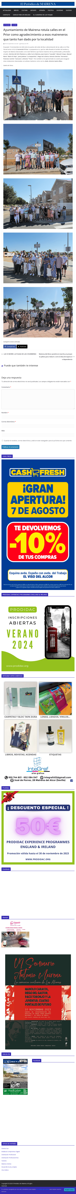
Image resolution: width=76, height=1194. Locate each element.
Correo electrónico (8, 422)
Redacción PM (24, 43)
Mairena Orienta (6, 1164)
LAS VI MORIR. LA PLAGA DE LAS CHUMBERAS (20, 354)
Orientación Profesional (8, 1154)
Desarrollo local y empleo (9, 1167)
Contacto (6, 15)
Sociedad (60, 10)
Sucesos (69, 10)
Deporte (33, 10)
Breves (16, 10)
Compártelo (11, 346)
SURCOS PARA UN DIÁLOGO (21, 15)
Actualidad (7, 10)
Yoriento (4, 1161)
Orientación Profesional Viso (10, 1158)
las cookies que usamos (42, 1189)
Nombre (5, 413)
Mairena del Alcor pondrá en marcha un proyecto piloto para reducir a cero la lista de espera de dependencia (55, 356)
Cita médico (5, 1170)
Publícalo (23, 346)
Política (51, 10)
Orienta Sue (5, 1148)
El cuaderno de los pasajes (43, 15)
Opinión (42, 10)
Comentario (6, 387)
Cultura (24, 10)
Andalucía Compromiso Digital (10, 1151)
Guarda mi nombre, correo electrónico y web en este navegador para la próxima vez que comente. (38, 441)
